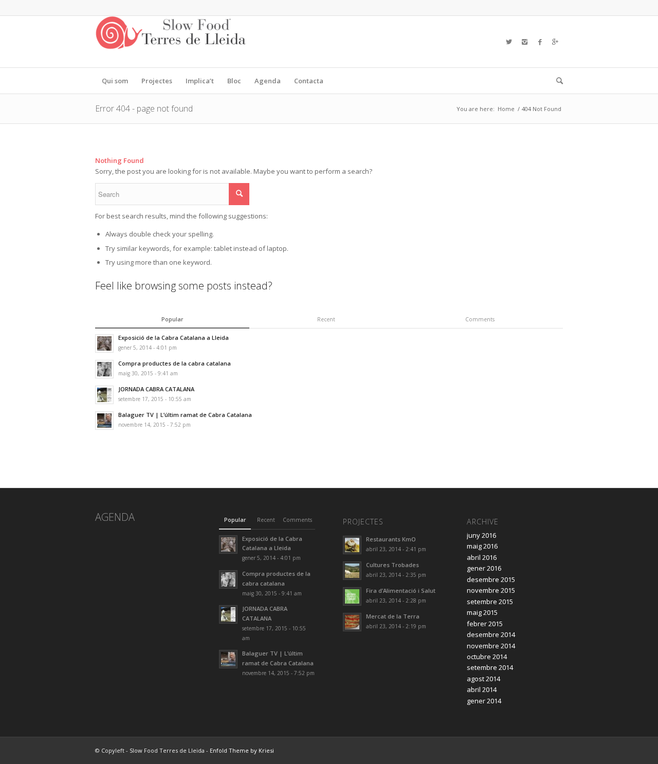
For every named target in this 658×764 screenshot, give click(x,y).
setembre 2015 (490, 601)
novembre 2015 (491, 590)
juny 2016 (481, 535)
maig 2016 (482, 546)
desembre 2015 (491, 579)
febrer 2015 (485, 623)
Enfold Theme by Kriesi (242, 750)
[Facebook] (539, 41)
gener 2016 (484, 568)
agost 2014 (483, 678)
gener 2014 (484, 700)
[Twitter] (509, 41)
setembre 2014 (490, 667)
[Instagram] (524, 41)
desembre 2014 (491, 634)
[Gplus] (555, 41)
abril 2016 (482, 557)
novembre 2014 (491, 645)
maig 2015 (482, 612)
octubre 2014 (487, 656)
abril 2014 (482, 689)
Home (506, 109)
